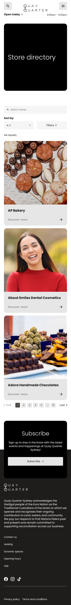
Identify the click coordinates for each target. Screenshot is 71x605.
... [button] (47, 405)
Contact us (10, 537)
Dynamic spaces (13, 551)
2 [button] (23, 405)
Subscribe (35, 461)
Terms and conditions (34, 599)
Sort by (9, 118)
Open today (13, 14)
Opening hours (12, 558)
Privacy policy (12, 599)
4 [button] (35, 405)
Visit (6, 566)
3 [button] (29, 405)
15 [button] (53, 405)
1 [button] (17, 405)
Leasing (8, 544)
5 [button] (41, 405)
